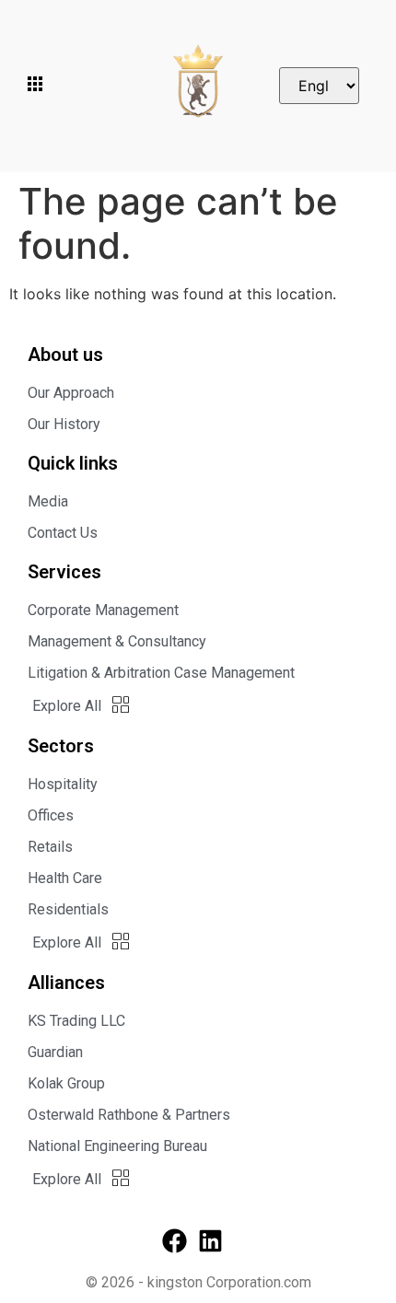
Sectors (61, 746)
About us (65, 354)
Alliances (66, 982)
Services (64, 572)
